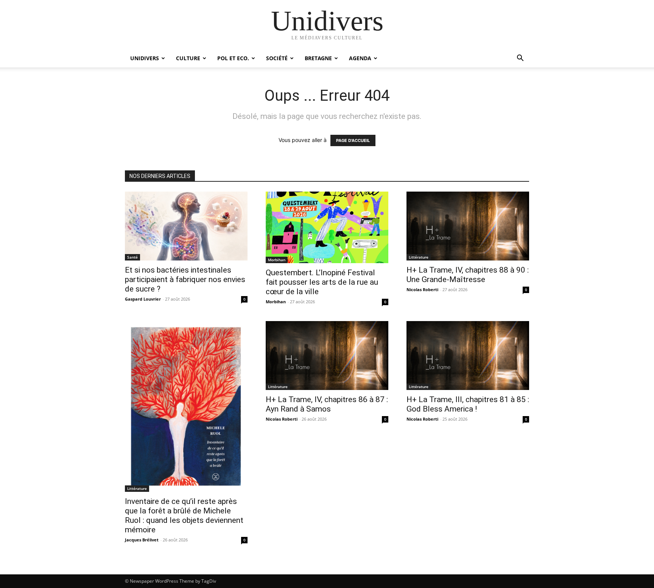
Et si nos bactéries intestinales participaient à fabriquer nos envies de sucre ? (185, 279)
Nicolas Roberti (422, 289)
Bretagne (318, 58)
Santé (132, 257)
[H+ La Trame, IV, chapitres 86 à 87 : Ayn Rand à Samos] (327, 355)
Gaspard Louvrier (143, 299)
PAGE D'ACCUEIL (353, 140)
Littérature (418, 257)
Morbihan (276, 259)
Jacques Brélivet (142, 540)
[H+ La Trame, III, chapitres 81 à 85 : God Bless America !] (467, 355)
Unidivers (144, 58)
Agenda (360, 58)
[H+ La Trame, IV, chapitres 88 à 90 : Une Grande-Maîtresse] (467, 226)
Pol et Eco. (233, 58)
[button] (520, 58)
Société (277, 58)
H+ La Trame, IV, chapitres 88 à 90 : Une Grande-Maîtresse (467, 274)
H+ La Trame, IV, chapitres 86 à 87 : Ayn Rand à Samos (327, 404)
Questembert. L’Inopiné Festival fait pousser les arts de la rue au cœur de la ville (322, 282)
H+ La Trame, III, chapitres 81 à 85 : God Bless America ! (467, 404)
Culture (188, 58)
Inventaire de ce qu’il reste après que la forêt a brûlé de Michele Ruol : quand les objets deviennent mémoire (184, 515)
